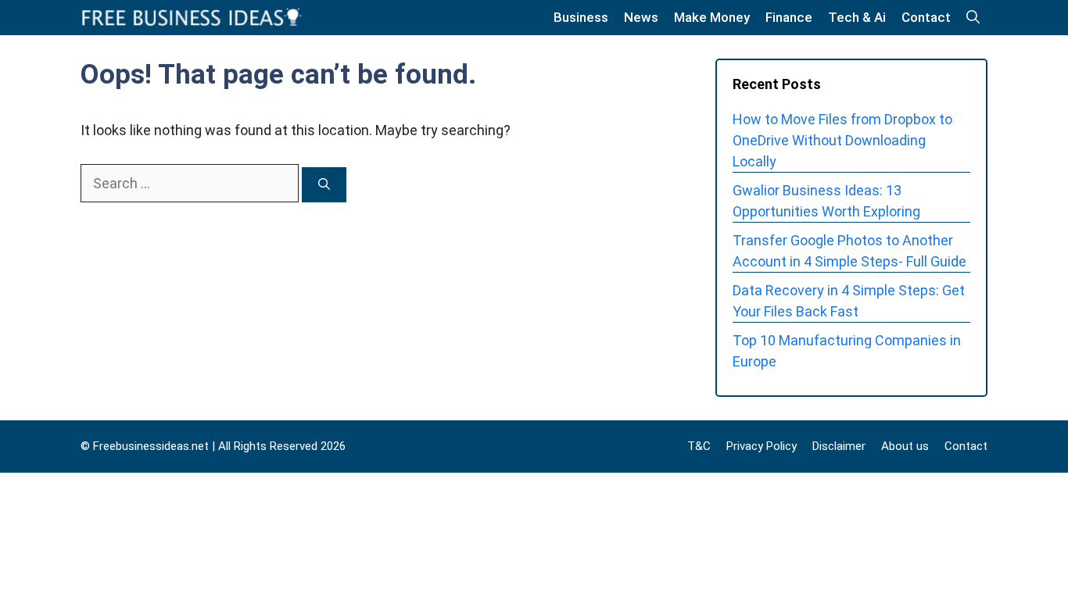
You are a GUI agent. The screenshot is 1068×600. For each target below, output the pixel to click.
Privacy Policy (761, 446)
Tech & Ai (857, 17)
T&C (699, 446)
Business (581, 17)
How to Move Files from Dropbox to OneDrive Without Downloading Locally (842, 140)
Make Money (712, 17)
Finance (788, 17)
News (641, 17)
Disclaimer (839, 446)
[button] (973, 17)
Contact (926, 17)
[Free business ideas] (193, 17)
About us (905, 446)
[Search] (324, 184)
